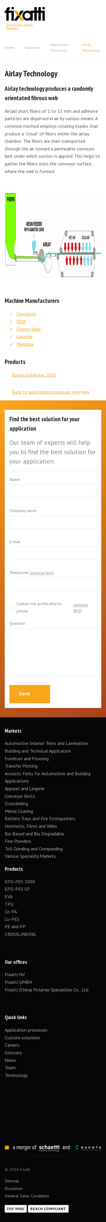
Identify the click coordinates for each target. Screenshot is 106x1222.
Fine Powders (18, 841)
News (10, 1060)
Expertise (32, 47)
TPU (10, 904)
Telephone (31, 572)
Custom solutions (22, 1037)
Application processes (26, 1030)
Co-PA (11, 911)
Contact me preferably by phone (52, 607)
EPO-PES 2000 (20, 881)
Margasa (24, 344)
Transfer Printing (21, 766)
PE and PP (15, 926)
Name (14, 479)
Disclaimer (14, 1188)
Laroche (24, 336)
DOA (21, 321)
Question (17, 623)
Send (25, 693)
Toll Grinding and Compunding (34, 849)
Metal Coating (19, 811)
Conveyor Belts (20, 796)
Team (10, 1067)
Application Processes (59, 47)
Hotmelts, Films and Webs (31, 826)
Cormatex (26, 314)
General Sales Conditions (27, 1195)
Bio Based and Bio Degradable (34, 834)
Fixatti (25, 11)
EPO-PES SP (17, 889)
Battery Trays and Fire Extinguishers (41, 818)
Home (9, 47)
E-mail (14, 541)
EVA (8, 896)
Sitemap (12, 1181)
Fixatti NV (15, 974)
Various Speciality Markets (31, 856)
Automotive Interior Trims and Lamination (46, 743)
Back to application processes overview (51, 392)
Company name (23, 510)
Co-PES (12, 919)
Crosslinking (16, 803)
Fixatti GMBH (18, 982)
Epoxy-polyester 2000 (34, 375)
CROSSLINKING (20, 934)
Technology (16, 1075)
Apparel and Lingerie (24, 788)
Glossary (13, 1052)
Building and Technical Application (38, 751)
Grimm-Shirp (28, 329)
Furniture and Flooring (27, 758)
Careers (12, 1045)
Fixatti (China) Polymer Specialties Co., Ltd (46, 990)
